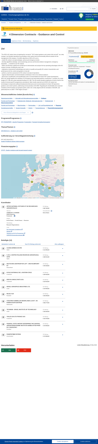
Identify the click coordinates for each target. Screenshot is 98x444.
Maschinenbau (21, 105)
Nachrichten (49, 19)
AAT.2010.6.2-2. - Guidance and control (11, 131)
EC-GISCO (37, 197)
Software (43, 98)
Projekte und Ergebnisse (25, 19)
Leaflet (15, 197)
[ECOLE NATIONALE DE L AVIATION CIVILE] (32, 182)
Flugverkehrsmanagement (55, 108)
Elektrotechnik (49, 101)
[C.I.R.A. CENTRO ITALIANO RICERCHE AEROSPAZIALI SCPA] (43, 185)
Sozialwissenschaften (7, 108)
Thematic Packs (12, 19)
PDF (25, 350)
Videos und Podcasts (39, 19)
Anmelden (54, 8)
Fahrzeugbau (32, 105)
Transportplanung (40, 108)
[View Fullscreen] (62, 187)
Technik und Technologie (8, 101)
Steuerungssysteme (7, 102)
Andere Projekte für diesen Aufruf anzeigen (12, 141)
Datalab (56, 19)
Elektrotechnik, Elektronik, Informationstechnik (29, 101)
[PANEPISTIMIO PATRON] (49, 188)
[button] (62, 8)
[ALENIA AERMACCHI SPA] (41, 184)
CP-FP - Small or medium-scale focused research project (16, 150)
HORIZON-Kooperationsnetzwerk (21, 235)
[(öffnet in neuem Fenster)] (13, 8)
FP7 (25, 22)
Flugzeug (58, 105)
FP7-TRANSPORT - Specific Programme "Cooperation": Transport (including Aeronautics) (25, 122)
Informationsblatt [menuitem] (6, 41)
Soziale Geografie (21, 108)
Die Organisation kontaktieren (20, 229)
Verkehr (30, 108)
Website (15, 231)
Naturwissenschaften (7, 98)
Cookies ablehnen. (85, 441)
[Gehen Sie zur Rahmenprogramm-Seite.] (4, 34)
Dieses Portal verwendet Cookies (14, 441)
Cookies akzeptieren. (62, 441)
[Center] (62, 193)
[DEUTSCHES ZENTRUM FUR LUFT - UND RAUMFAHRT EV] (42, 170)
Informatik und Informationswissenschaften (26, 98)
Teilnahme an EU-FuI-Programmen (21, 233)
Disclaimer (62, 197)
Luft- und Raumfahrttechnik (45, 105)
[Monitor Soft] (63, 165)
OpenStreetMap (24, 197)
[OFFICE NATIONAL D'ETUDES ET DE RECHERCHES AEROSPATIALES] (32, 175)
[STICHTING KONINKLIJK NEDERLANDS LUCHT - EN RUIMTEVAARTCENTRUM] (35, 170)
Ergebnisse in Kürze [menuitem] (16, 41)
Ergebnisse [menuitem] (35, 41)
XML (9, 350)
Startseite (4, 19)
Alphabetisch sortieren (8, 244)
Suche (61, 19)
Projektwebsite (74, 56)
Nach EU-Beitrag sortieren (32, 244)
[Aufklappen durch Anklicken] (62, 248)
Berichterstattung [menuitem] (27, 41)
